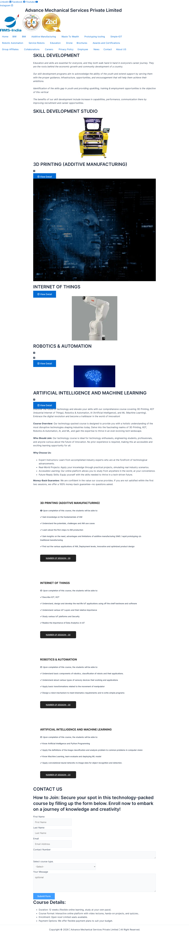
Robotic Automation (12, 43)
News (96, 49)
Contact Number (42, 849)
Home (5, 36)
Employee (83, 49)
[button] (15, 36)
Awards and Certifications (106, 43)
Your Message (40, 871)
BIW (14, 36)
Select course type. (43, 861)
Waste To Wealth (70, 36)
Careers (49, 49)
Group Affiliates (10, 49)
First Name (39, 816)
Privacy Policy (66, 49)
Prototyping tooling (94, 36)
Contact (107, 49)
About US (121, 49)
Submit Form (44, 896)
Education (55, 43)
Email (36, 838)
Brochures (82, 43)
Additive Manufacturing (43, 36)
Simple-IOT (116, 36)
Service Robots (37, 43)
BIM (24, 36)
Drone (69, 43)
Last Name (38, 827)
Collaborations (31, 49)
